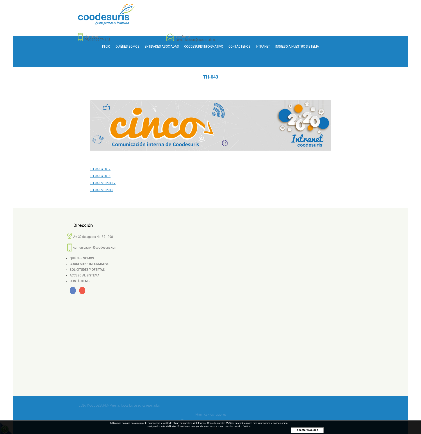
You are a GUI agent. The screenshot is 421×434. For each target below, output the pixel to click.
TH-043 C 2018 (100, 176)
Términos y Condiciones (210, 414)
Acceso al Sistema (84, 275)
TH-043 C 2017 (100, 169)
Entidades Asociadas (162, 46)
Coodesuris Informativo (203, 46)
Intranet (263, 46)
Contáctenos (239, 46)
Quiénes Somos (127, 46)
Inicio (106, 46)
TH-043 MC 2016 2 (103, 183)
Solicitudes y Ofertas (87, 269)
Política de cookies (236, 423)
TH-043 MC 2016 (101, 190)
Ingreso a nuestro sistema (297, 46)
